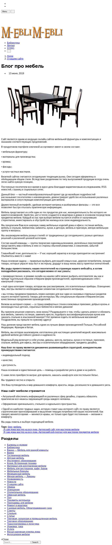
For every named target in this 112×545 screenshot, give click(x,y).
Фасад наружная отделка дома (23, 532)
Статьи (11, 516)
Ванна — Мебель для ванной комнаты (27, 450)
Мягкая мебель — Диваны (21, 476)
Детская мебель (15, 458)
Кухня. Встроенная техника (21, 463)
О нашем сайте (15, 484)
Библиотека (13, 43)
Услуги (10, 529)
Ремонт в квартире (17, 505)
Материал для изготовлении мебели (26, 466)
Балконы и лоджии (17, 445)
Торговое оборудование (20, 521)
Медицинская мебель (18, 474)
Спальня (11, 513)
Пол (9, 497)
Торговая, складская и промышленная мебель (32, 518)
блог (10, 427)
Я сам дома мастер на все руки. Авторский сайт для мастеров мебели (41, 429)
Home (10, 56)
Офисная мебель (16, 495)
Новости (11, 481)
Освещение (13, 489)
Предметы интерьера (18, 500)
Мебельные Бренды (18, 471)
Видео (10, 453)
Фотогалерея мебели (18, 534)
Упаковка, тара (15, 526)
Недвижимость (15, 479)
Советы (11, 510)
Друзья (11, 45)
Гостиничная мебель (18, 455)
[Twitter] (8, 6)
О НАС (10, 48)
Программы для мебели (20, 503)
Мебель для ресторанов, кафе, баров (27, 468)
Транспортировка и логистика (23, 524)
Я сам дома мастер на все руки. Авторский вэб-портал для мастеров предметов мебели (51, 432)
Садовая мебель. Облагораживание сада (29, 508)
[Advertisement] (54, 19)
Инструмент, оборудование (21, 460)
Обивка (11, 487)
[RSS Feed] (8, 3)
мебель (17, 427)
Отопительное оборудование (22, 492)
